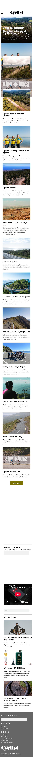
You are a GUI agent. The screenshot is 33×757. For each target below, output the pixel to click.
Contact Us (4, 737)
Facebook (4, 726)
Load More (16, 483)
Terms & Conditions (7, 743)
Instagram (4, 728)
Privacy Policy (5, 741)
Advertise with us (6, 739)
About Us (4, 735)
